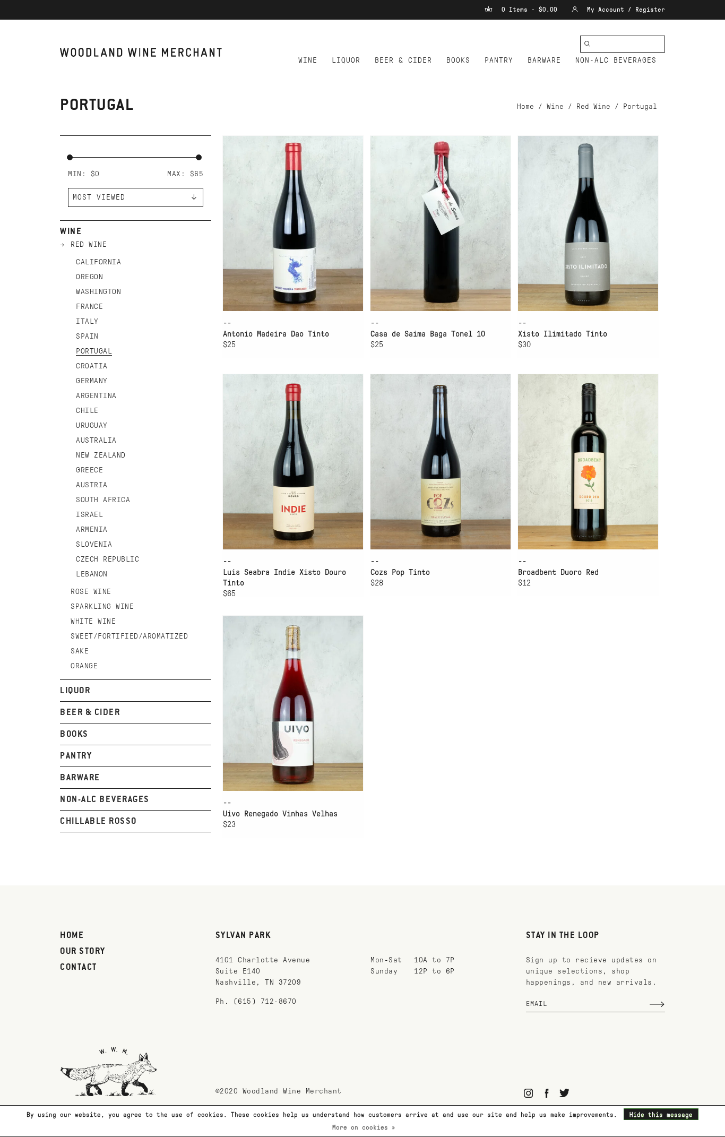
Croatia (92, 366)
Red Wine (593, 106)
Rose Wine (91, 592)
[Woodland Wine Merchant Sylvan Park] (141, 52)
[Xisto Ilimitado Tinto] (588, 223)
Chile (87, 411)
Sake (80, 651)
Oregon (89, 277)
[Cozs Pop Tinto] (440, 461)
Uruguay (92, 425)
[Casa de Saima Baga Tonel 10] (440, 223)
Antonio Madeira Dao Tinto (276, 334)
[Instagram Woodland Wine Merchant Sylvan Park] (529, 1093)
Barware (544, 60)
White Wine (93, 621)
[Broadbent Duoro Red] (588, 461)
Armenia (92, 529)
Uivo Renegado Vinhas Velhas (280, 813)
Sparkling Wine (102, 606)
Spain (87, 336)
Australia (96, 440)
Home (525, 106)
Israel (89, 515)
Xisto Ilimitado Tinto (562, 334)
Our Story (83, 952)
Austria (92, 485)
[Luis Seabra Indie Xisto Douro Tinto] (293, 461)
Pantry (499, 60)
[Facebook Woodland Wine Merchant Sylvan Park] (546, 1093)
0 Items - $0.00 (529, 9)
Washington (98, 292)
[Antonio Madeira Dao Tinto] (293, 223)
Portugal (640, 106)
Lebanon (92, 574)
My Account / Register (624, 9)
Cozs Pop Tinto (400, 572)
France (89, 307)
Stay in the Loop (563, 936)
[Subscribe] (657, 1004)
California (98, 262)
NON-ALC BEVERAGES (616, 60)
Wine (307, 60)
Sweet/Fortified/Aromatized (129, 636)
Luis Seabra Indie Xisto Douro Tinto (284, 577)
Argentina (96, 396)
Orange (84, 666)
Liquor (346, 60)
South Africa (103, 500)
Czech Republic (107, 559)
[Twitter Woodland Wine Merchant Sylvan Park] (564, 1093)
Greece (89, 470)
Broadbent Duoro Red (558, 572)
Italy (87, 321)
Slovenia (94, 544)
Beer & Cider (403, 60)
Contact (78, 967)
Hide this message (661, 1114)
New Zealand (101, 455)
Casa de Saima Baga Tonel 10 (427, 334)
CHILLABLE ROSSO (98, 821)
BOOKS (458, 60)
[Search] (587, 44)
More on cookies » (363, 1127)
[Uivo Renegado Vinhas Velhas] (293, 703)
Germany (92, 381)
